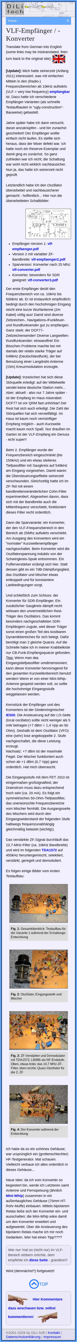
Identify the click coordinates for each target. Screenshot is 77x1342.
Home (12, 21)
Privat (33, 7)
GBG (50, 7)
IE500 (10, 715)
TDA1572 (49, 850)
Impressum (52, 1337)
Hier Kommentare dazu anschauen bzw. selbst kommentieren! (35, 1308)
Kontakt (54, 1333)
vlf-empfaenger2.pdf (48, 259)
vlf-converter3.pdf (43, 280)
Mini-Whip (14, 1196)
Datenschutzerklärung (23, 1337)
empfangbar (60, 92)
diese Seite (38, 1260)
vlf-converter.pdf (26, 270)
